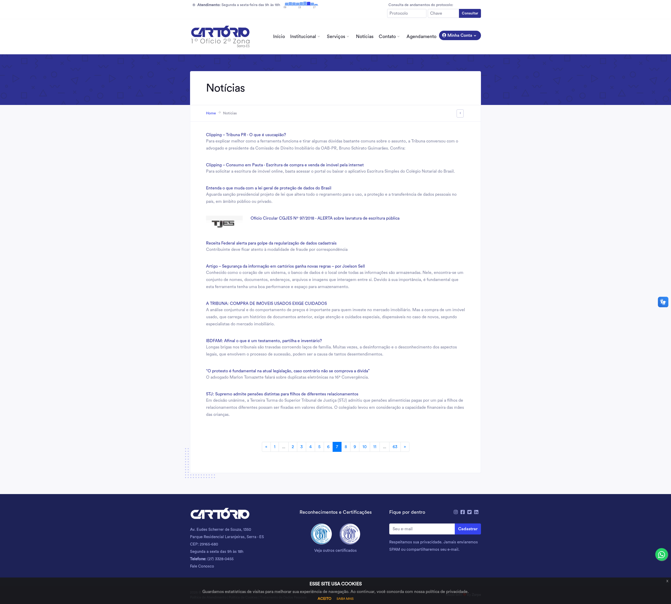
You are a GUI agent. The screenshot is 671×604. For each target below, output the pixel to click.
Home (211, 113)
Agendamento (421, 36)
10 (364, 447)
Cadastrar (468, 529)
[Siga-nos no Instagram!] (456, 512)
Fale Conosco (202, 566)
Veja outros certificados (335, 551)
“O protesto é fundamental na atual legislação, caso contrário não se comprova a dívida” (288, 371)
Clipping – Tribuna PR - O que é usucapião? (246, 135)
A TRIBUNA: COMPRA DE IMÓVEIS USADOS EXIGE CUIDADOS (266, 303)
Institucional (303, 36)
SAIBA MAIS (345, 598)
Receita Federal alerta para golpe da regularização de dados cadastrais (271, 243)
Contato (387, 36)
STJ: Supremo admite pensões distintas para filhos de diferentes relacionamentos (282, 394)
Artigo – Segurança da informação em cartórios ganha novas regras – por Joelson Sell (285, 266)
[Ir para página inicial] (220, 37)
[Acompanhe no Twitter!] (469, 512)
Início (279, 36)
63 (395, 447)
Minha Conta (459, 35)
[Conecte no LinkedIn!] (476, 512)
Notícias (365, 36)
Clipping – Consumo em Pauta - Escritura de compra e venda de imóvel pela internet (285, 165)
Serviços (336, 36)
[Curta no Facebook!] (463, 512)
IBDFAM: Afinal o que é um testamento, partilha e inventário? (264, 341)
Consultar (470, 13)
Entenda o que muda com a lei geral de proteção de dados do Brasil (268, 188)
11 (374, 447)
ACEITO (324, 599)
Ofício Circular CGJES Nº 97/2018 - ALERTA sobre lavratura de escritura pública (325, 218)
